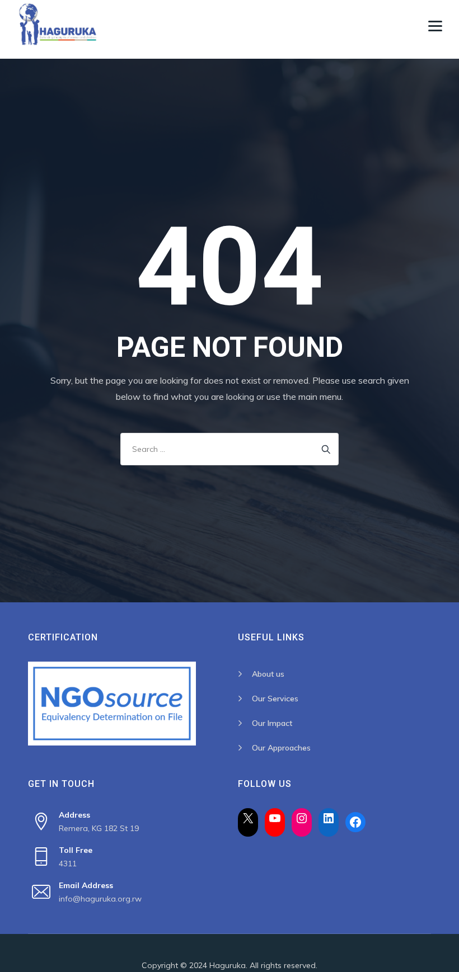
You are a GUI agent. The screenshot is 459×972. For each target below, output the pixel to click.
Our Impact (272, 723)
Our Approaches (281, 748)
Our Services (275, 698)
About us (268, 674)
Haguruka (227, 965)
